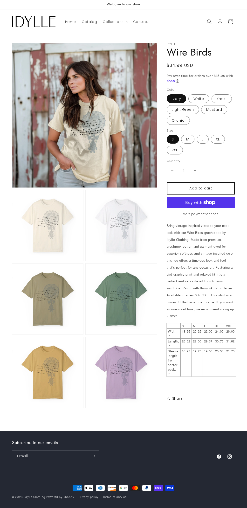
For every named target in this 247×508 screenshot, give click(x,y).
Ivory (176, 98)
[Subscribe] (93, 456)
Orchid (178, 120)
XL (218, 139)
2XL (175, 150)
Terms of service (115, 497)
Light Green (183, 109)
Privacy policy (88, 497)
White (198, 98)
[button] (115, 22)
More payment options (201, 214)
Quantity (173, 161)
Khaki (222, 98)
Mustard (214, 109)
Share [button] (177, 398)
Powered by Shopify (60, 497)
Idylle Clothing (35, 497)
